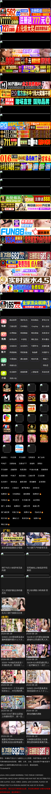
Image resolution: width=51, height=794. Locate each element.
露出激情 (24, 359)
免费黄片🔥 (37, 494)
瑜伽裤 (34, 352)
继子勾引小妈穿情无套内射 (12, 569)
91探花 (24, 339)
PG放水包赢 (34, 469)
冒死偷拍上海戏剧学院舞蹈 (37, 569)
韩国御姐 (24, 333)
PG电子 (4, 463)
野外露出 (45, 339)
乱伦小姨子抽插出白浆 (12, 612)
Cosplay (35, 326)
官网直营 (31, 457)
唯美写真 (34, 359)
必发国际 (42, 482)
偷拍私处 (14, 482)
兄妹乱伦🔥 (39, 512)
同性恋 (45, 365)
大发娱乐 (15, 488)
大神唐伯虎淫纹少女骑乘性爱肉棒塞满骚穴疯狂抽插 (37, 742)
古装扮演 (13, 346)
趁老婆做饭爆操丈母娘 (12, 547)
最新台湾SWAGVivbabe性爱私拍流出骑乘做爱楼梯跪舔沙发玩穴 (12, 742)
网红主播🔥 (5, 524)
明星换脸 (24, 352)
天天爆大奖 (26, 500)
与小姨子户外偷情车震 (37, 547)
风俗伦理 (45, 372)
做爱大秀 (26, 506)
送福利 (32, 463)
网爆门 (45, 359)
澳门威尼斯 (5, 512)
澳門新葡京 (26, 488)
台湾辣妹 (13, 333)
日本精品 (24, 326)
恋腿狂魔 (45, 346)
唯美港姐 (34, 333)
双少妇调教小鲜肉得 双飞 (37, 591)
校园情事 (24, 372)
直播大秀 (36, 506)
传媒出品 (13, 365)
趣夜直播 (23, 482)
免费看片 (17, 506)
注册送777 (23, 463)
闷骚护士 (45, 352)
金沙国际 (36, 500)
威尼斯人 (4, 457)
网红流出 (34, 339)
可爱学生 (34, 346)
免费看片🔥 (5, 494)
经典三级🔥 (16, 512)
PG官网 (13, 457)
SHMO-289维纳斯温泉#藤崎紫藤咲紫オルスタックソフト (13, 639)
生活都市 (13, 372)
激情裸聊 (26, 494)
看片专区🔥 (5, 518)
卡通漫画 (13, 359)
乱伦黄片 (4, 482)
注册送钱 (13, 463)
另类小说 (13, 378)
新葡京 (40, 463)
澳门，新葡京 (6, 506)
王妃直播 (41, 475)
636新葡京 (17, 494)
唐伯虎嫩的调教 (34, 713)
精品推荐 (13, 320)
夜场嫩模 (33, 482)
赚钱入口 (16, 518)
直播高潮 (44, 469)
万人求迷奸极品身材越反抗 (12, 591)
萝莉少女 (45, 320)
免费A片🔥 (28, 512)
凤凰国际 (23, 469)
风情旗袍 (13, 352)
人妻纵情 (34, 372)
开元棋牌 (22, 457)
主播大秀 (31, 475)
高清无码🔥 (26, 518)
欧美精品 (34, 320)
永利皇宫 (36, 488)
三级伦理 (13, 326)
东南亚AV (45, 333)
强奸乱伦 (24, 320)
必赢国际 (14, 469)
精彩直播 (4, 475)
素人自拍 (45, 326)
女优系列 (24, 346)
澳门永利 (41, 457)
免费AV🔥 (37, 518)
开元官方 (16, 500)
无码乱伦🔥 (5, 500)
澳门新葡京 (5, 488)
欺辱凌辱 (13, 339)
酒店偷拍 (22, 475)
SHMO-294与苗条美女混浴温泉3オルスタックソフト (38, 691)
